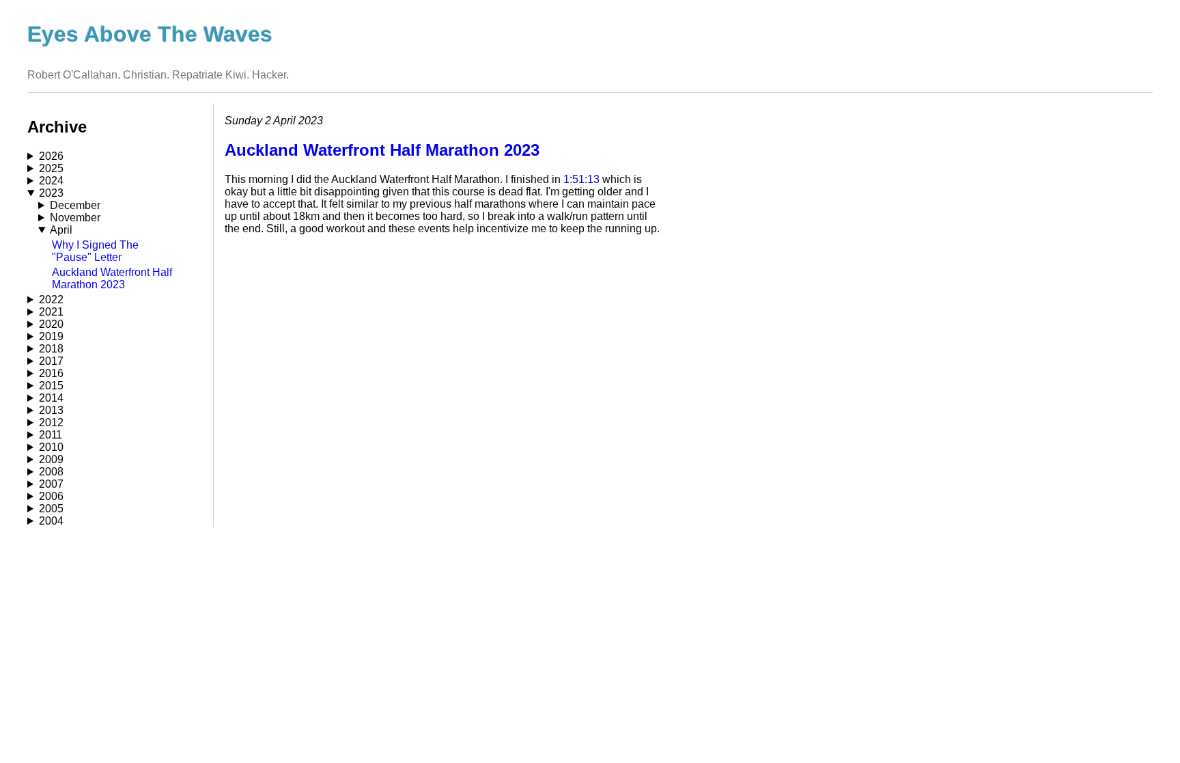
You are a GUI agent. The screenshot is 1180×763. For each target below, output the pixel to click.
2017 (51, 361)
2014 (51, 398)
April (61, 230)
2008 (51, 471)
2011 (50, 435)
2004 (51, 521)
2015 (51, 385)
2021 (51, 312)
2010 (51, 447)
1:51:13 (581, 179)
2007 (51, 484)
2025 (51, 168)
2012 (51, 422)
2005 (51, 508)
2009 (51, 459)
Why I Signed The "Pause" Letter (95, 251)
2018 (51, 349)
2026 (51, 156)
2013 (51, 410)
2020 (51, 324)
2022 (51, 299)
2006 (51, 496)
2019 (51, 336)
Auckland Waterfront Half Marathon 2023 (112, 278)
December (75, 205)
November (75, 217)
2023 (51, 193)
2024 (51, 180)
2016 (51, 373)
